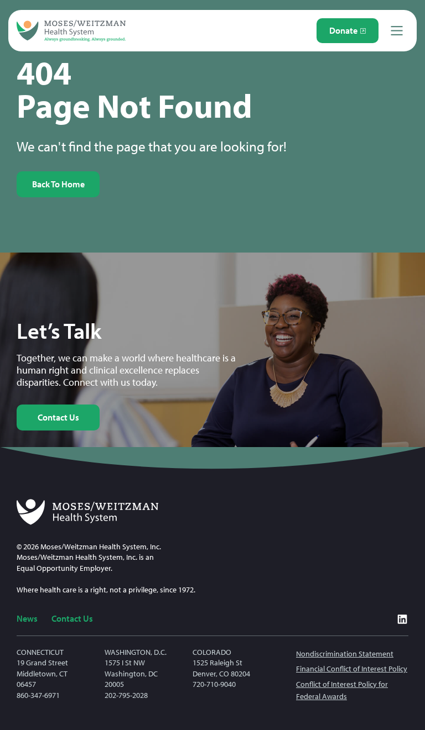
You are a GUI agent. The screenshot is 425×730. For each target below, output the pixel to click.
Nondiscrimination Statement (344, 654)
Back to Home (58, 184)
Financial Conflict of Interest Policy (351, 669)
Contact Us (58, 417)
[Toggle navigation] (396, 30)
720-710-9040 (214, 684)
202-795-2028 (126, 695)
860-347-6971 (38, 695)
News (27, 618)
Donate (343, 30)
